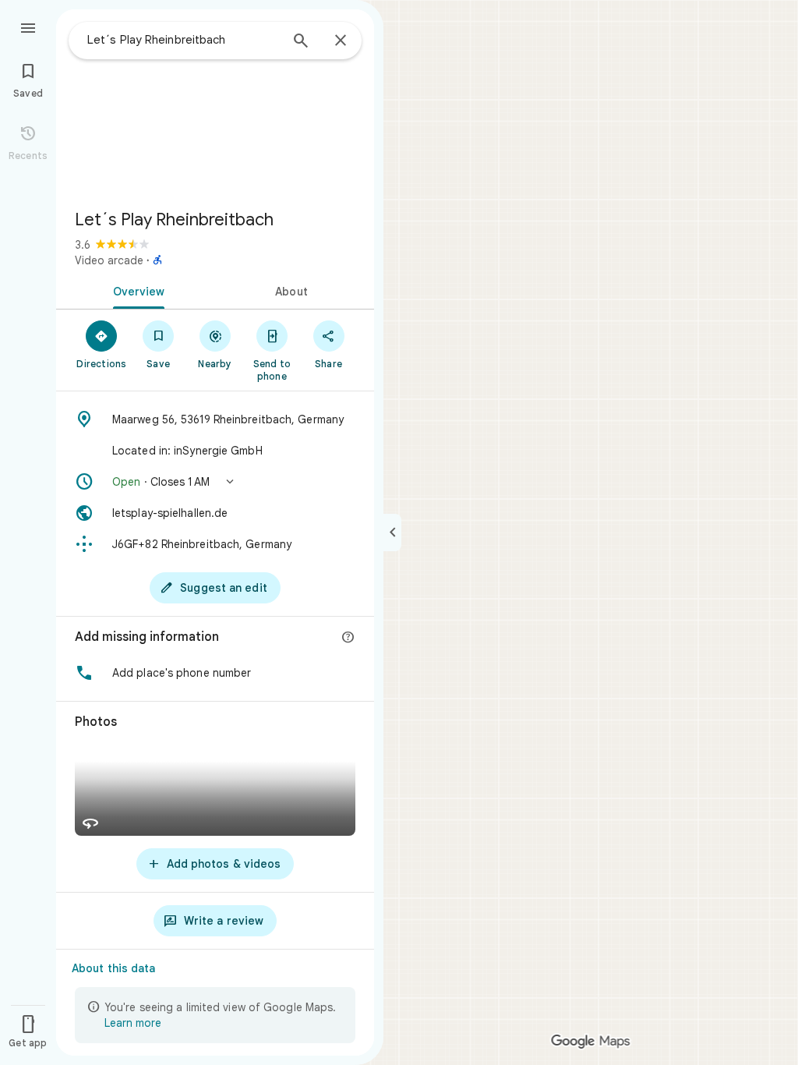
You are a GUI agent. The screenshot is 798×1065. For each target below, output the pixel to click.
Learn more (132, 1023)
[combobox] (183, 39)
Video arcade (109, 260)
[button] (215, 481)
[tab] (135, 290)
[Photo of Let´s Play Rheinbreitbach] (215, 102)
